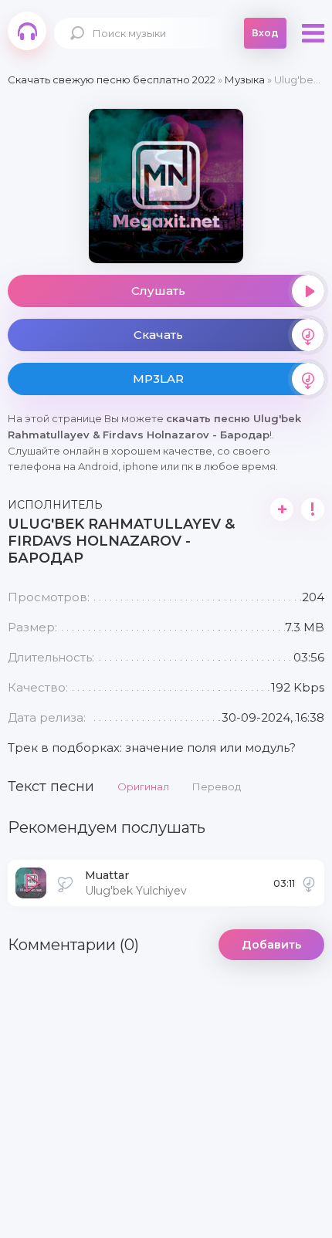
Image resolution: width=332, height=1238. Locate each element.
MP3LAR (158, 378)
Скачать (158, 334)
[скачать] (309, 883)
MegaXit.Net (27, 31)
